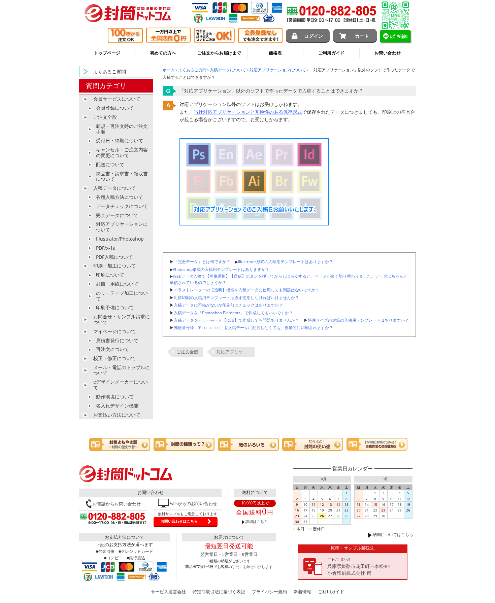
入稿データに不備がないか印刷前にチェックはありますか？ (228, 305)
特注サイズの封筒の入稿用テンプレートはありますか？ (358, 320)
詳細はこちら (256, 522)
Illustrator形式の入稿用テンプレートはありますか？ (285, 261)
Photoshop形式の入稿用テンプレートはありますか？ (221, 269)
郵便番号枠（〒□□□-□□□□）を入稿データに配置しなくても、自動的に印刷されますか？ (253, 327)
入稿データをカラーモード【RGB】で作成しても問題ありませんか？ (236, 320)
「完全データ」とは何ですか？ (202, 261)
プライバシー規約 (269, 591)
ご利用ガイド (331, 591)
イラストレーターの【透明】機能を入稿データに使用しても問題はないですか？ (246, 289)
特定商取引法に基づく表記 (219, 591)
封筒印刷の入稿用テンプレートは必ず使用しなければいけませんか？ (236, 297)
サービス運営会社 (168, 591)
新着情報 (302, 591)
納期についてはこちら (392, 534)
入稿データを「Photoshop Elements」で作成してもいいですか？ (233, 312)
